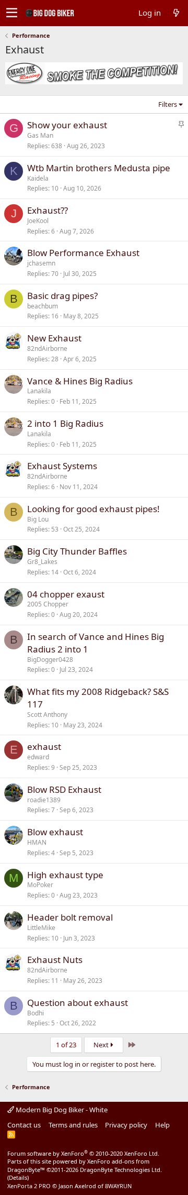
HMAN (36, 842)
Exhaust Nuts (55, 960)
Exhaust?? (47, 210)
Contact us (24, 1125)
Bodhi (35, 1013)
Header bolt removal (70, 917)
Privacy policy (126, 1125)
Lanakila (39, 390)
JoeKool (38, 220)
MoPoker (40, 884)
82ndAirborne (47, 348)
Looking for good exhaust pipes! (93, 509)
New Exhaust (54, 338)
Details (18, 1177)
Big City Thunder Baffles (77, 551)
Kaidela (38, 178)
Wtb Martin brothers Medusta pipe (98, 168)
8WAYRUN (118, 1186)
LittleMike (41, 927)
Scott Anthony (47, 714)
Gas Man (40, 135)
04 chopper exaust (65, 594)
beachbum (42, 306)
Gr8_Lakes (42, 561)
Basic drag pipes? (62, 296)
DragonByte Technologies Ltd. (121, 1170)
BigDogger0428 (50, 659)
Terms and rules (73, 1125)
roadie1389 (44, 799)
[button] (11, 13)
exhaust (44, 746)
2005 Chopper (47, 604)
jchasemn (41, 263)
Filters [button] (167, 104)
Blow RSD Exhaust (64, 789)
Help (162, 1125)
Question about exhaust (77, 1003)
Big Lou (38, 519)
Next (101, 1044)
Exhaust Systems (62, 466)
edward (38, 757)
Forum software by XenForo (83, 1153)
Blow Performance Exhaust (83, 253)
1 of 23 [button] (66, 1044)
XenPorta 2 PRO (29, 1186)
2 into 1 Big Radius (65, 423)
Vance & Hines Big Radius (80, 381)
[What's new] (176, 13)
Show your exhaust (67, 125)
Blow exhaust (55, 832)
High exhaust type (65, 875)
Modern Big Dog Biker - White (61, 1109)
